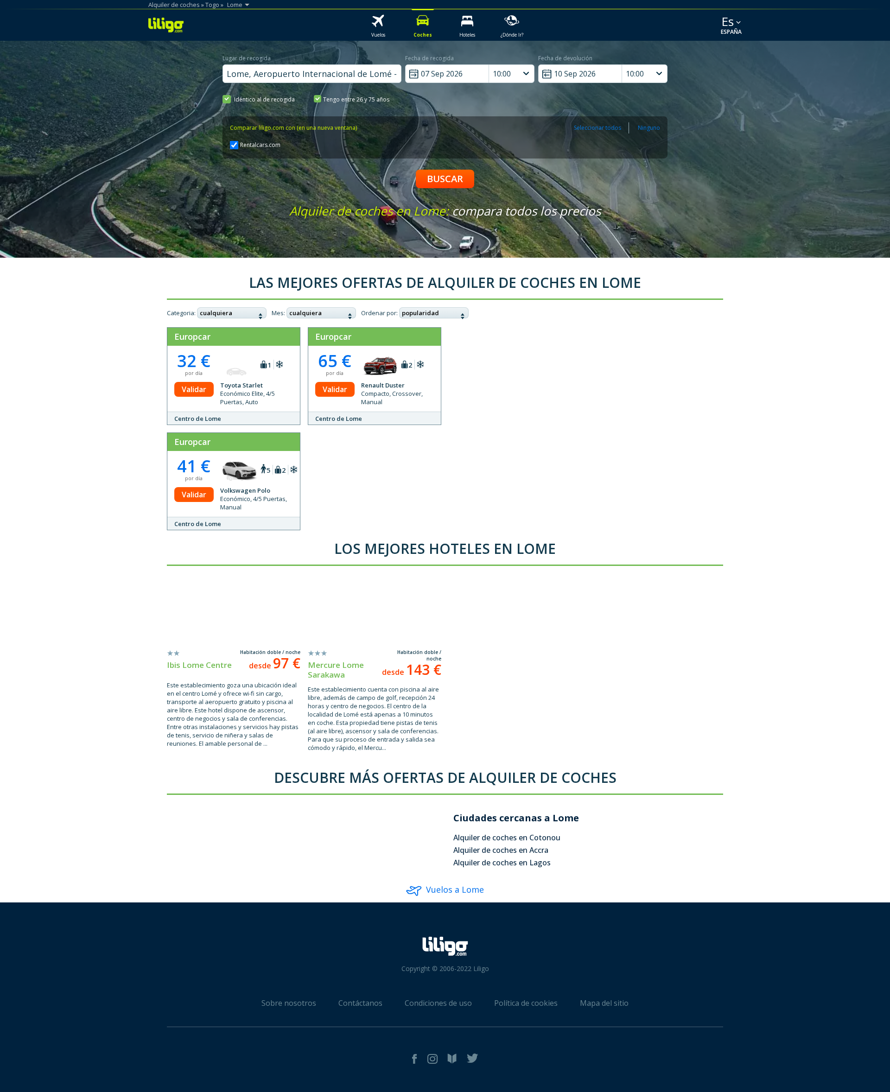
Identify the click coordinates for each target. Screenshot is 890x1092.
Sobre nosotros (288, 1003)
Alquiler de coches (174, 4)
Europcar (192, 336)
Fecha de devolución (565, 58)
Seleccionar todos (597, 128)
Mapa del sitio (604, 1003)
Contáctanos (360, 1003)
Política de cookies (526, 1003)
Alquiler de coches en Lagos (502, 862)
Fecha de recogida (429, 58)
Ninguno (649, 128)
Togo (212, 4)
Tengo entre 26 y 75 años (356, 99)
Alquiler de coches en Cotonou (506, 837)
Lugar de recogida (246, 58)
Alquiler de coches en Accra (500, 850)
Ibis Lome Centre (199, 665)
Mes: (278, 313)
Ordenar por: (379, 313)
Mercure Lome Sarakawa (336, 670)
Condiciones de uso (438, 1003)
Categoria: (181, 313)
